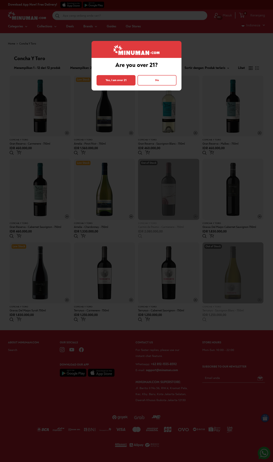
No (157, 80)
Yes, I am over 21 (116, 80)
